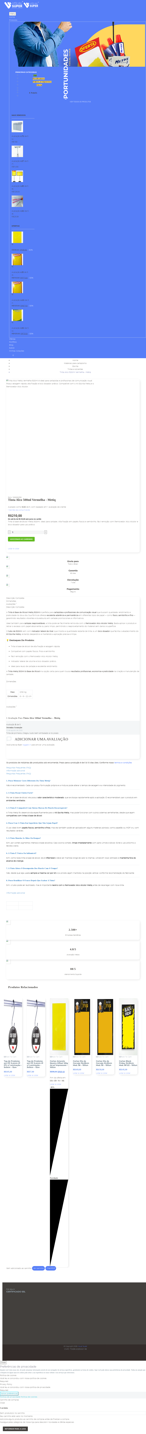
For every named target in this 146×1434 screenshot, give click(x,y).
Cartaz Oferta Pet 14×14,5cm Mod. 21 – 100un (127, 1063)
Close (3, 1362)
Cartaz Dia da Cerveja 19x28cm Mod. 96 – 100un (58, 1063)
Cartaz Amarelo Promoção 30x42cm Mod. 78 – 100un (32, 297)
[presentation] (5, 1131)
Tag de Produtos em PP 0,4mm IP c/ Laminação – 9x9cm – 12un (12, 1064)
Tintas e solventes (75, 369)
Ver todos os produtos (80, 102)
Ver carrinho (38, 1268)
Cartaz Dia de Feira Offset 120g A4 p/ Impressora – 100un (33, 325)
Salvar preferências (9, 1393)
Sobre (11, 348)
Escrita (75, 366)
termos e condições (123, 763)
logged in (27, 745)
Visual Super (82, 1346)
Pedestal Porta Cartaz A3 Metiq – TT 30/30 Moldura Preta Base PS (36, 183)
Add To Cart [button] (11, 1057)
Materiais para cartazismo (75, 363)
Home (12, 17)
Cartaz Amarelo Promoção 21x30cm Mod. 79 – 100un (32, 269)
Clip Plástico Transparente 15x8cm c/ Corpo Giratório (32, 158)
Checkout (51, 1268)
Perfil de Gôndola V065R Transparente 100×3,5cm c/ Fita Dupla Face (38, 208)
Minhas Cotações (16, 351)
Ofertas (12, 339)
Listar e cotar (13, 549)
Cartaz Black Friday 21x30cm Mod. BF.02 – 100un (105, 1063)
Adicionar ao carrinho (21, 539)
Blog (11, 345)
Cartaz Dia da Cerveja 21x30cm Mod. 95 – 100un (81, 1063)
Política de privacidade (10, 1397)
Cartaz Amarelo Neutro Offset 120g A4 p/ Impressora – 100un (35, 247)
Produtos (13, 20)
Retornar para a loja (15, 1429)
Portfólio (13, 342)
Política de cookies (29, 1397)
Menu (12, 14)
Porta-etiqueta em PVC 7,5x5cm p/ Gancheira (29, 133)
